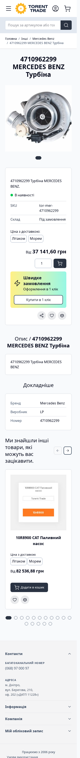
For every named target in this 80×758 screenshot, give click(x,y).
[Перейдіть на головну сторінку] (31, 8)
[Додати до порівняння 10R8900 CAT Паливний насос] (25, 599)
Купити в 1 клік (38, 299)
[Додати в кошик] (60, 263)
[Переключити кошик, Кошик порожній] (67, 8)
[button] (38, 654)
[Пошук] (66, 25)
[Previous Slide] (58, 451)
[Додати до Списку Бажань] (52, 315)
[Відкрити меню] (8, 8)
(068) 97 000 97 (17, 668)
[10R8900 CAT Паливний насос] (38, 502)
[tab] (38, 158)
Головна (11, 39)
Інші (24, 39)
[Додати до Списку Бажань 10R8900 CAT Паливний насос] (14, 599)
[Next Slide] (68, 451)
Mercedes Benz (43, 39)
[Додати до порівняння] (62, 315)
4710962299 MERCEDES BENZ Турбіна (37, 43)
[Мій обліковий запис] (55, 8)
